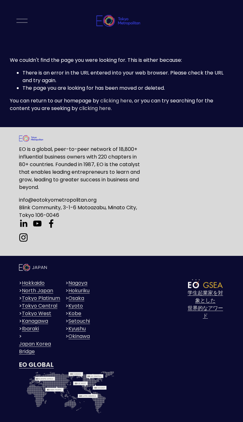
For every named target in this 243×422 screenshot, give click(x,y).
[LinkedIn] (23, 223)
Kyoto (75, 305)
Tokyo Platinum (41, 298)
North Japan (37, 290)
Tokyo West (36, 313)
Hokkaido (33, 283)
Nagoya (77, 283)
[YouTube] (37, 223)
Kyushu (77, 328)
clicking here (116, 100)
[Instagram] (23, 237)
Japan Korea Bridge (35, 347)
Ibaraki (30, 328)
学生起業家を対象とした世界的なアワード (205, 304)
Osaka (76, 298)
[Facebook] (51, 223)
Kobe (74, 313)
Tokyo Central (39, 305)
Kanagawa (35, 321)
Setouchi (79, 321)
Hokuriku (79, 290)
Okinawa (79, 336)
